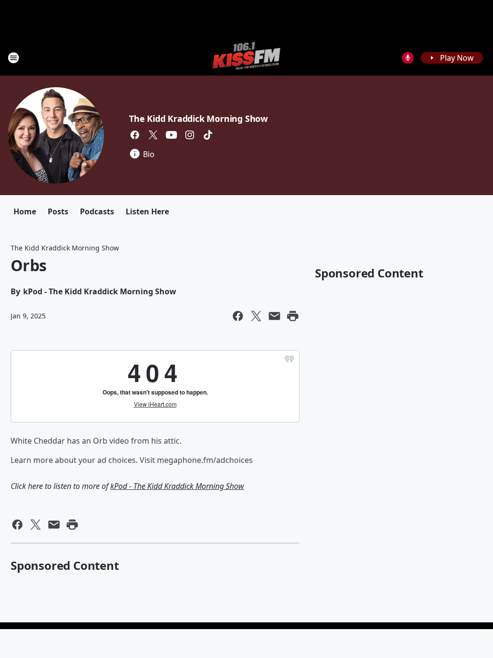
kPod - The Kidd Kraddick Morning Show (177, 486)
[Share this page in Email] (274, 316)
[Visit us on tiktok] (208, 135)
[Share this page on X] (256, 316)
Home (24, 211)
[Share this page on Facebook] (238, 316)
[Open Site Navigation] (13, 58)
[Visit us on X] (153, 135)
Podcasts (97, 211)
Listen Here (147, 211)
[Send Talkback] (408, 58)
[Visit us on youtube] (171, 135)
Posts (58, 211)
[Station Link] (247, 57)
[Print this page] (292, 316)
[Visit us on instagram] (189, 135)
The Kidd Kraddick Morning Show (198, 118)
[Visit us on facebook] (135, 135)
